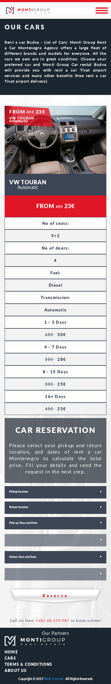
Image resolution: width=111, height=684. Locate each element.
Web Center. (54, 679)
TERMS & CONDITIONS (28, 664)
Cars (10, 658)
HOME (11, 652)
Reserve (55, 595)
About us (16, 670)
